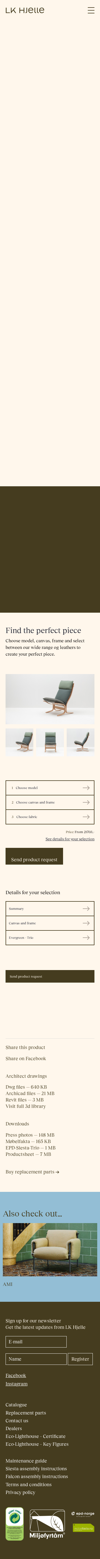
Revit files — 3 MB (25, 1100)
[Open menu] (91, 10)
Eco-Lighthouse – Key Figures (37, 1444)
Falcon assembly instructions (37, 1476)
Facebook (16, 1375)
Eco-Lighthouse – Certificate (36, 1436)
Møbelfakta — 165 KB (28, 1141)
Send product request (34, 859)
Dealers (14, 1428)
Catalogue (16, 1405)
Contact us (17, 1420)
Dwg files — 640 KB (26, 1087)
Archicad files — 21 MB (30, 1093)
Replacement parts (26, 1413)
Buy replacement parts (31, 1172)
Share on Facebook (26, 1058)
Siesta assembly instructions (36, 1468)
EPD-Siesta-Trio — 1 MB (31, 1148)
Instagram (17, 1384)
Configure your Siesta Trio (39, 103)
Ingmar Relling (21, 606)
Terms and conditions (29, 1484)
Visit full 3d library (26, 1106)
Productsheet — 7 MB (28, 1154)
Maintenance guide (26, 1461)
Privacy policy (20, 1492)
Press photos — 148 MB (30, 1135)
